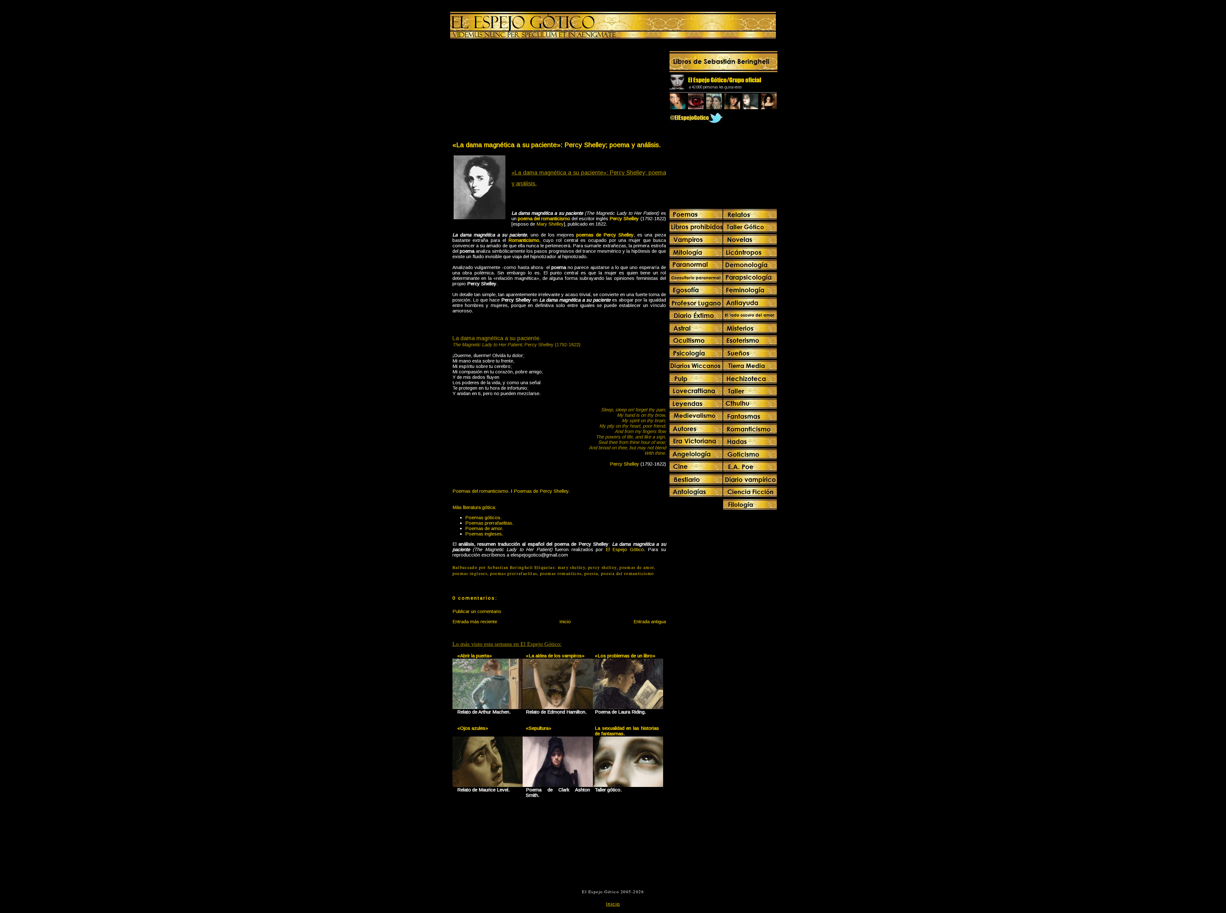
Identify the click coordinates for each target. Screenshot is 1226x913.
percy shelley (602, 567)
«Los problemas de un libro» (625, 655)
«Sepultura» (538, 728)
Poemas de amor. (484, 528)
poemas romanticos (560, 573)
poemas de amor (636, 567)
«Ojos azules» (472, 728)
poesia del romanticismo (627, 573)
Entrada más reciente (474, 621)
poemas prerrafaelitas (513, 573)
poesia (591, 573)
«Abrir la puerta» (474, 655)
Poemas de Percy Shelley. (542, 491)
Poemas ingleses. (484, 533)
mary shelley (571, 567)
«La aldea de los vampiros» (555, 655)
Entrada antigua (649, 621)
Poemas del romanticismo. (481, 491)
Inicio (565, 621)
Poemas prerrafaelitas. (489, 523)
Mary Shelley (550, 224)
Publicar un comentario (476, 611)
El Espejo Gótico (625, 549)
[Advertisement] (505, 91)
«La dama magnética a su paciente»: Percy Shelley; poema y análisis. (556, 144)
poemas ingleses (469, 573)
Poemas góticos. (483, 517)
